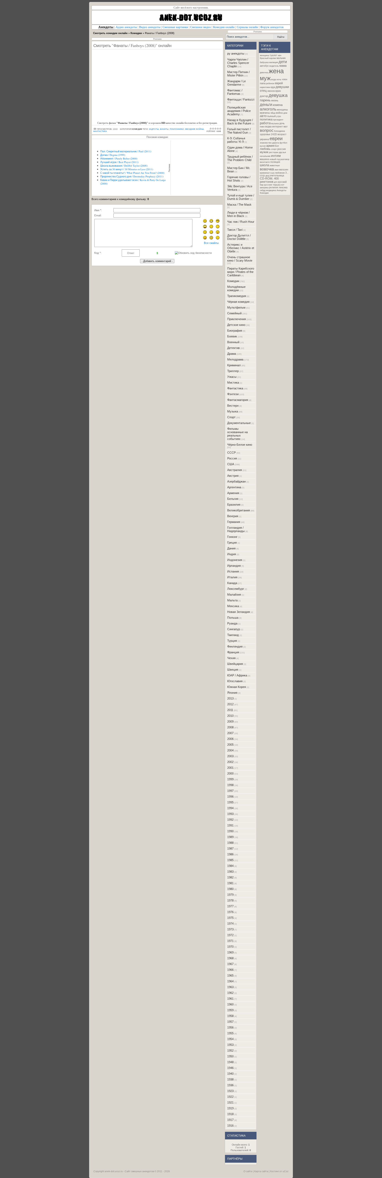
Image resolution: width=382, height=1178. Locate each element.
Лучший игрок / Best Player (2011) (119, 162)
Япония (232, 692)
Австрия (233, 475)
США (230, 464)
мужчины (265, 112)
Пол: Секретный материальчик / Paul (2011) (125, 151)
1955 (230, 1033)
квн (279, 55)
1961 (230, 998)
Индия (231, 554)
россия (281, 148)
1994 (230, 808)
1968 (230, 958)
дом (285, 113)
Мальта (232, 600)
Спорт (231, 417)
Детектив (233, 348)
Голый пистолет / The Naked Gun (239, 130)
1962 (230, 992)
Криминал (234, 365)
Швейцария (235, 663)
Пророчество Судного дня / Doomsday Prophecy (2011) (131, 176)
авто (263, 116)
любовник (280, 173)
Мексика (233, 606)
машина (264, 159)
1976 (230, 912)
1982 (230, 877)
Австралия (234, 470)
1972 (230, 935)
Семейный (234, 313)
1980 (230, 889)
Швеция (232, 669)
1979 (230, 894)
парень (265, 100)
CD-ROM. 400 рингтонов (269, 180)
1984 (230, 865)
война (279, 112)
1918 (230, 1114)
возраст (282, 134)
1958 (230, 1016)
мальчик (281, 58)
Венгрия (232, 516)
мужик (264, 152)
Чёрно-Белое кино (239, 444)
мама (282, 65)
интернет (277, 126)
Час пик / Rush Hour (240, 221)
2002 (230, 762)
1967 (230, 964)
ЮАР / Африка (237, 675)
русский (282, 182)
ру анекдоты (235, 53)
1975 (230, 917)
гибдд (262, 190)
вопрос (267, 130)
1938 (230, 1079)
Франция (233, 652)
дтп (275, 182)
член (284, 79)
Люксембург (235, 588)
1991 (230, 825)
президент (278, 119)
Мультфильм (236, 307)
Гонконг (232, 536)
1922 (230, 1096)
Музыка (232, 411)
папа (262, 83)
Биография (234, 330)
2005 (230, 744)
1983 (230, 871)
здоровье (265, 134)
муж (265, 78)
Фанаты (164, 129)
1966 (230, 969)
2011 (230, 710)
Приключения (236, 319)
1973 (230, 929)
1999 (230, 779)
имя (277, 169)
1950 (230, 1056)
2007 (230, 733)
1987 (230, 848)
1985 (230, 860)
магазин (283, 169)
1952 (230, 1050)
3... (286, 172)
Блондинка (279, 131)
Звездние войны (194, 129)
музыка (275, 123)
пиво (262, 126)
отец (263, 90)
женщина (264, 55)
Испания (233, 571)
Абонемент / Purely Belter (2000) (118, 158)
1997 (230, 790)
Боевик (232, 336)
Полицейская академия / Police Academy (239, 111)
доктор (264, 96)
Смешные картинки (175, 27)
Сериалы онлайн (247, 27)
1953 (230, 1044)
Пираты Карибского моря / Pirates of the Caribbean (240, 272)
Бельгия (232, 498)
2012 (230, 704)
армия (270, 145)
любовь (265, 148)
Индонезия (234, 560)
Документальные (239, 423)
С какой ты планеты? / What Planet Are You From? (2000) (132, 173)
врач (278, 90)
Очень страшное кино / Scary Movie (239, 258)
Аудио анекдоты (126, 27)
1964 (230, 981)
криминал (265, 173)
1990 (230, 831)
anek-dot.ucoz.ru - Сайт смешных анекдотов (129, 1171)
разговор (284, 159)
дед (267, 175)
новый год (275, 159)
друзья (282, 152)
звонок (271, 91)
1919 (230, 1108)
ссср (262, 175)
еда (273, 87)
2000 (230, 773)
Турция (232, 640)
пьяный (271, 116)
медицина (271, 190)
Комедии (233, 281)
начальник (265, 156)
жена (276, 71)
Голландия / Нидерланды (236, 529)
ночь (279, 79)
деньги (266, 104)
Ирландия (234, 565)
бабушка (264, 62)
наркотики (265, 87)
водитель (274, 66)
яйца (273, 113)
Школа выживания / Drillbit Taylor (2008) (123, 165)
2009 (230, 721)
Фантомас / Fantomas (234, 92)
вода (273, 79)
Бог (277, 146)
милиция (273, 62)
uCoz (285, 1171)
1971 (230, 941)
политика (266, 119)
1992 (230, 819)
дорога (275, 143)
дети (283, 62)
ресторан (273, 152)
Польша (232, 617)
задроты (154, 129)
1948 (230, 1062)
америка (264, 187)
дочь (282, 123)
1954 (230, 1039)
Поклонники (177, 129)
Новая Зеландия (238, 611)
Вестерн (233, 405)
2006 (230, 738)
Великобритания (238, 510)
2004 (230, 750)
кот (282, 185)
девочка (264, 72)
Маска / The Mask (239, 204)
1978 (230, 900)
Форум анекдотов (272, 27)
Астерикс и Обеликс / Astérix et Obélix (240, 248)
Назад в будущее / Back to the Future (240, 121)
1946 (230, 1068)
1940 (230, 1073)
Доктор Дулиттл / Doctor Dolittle (239, 237)
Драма (231, 353)
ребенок (270, 83)
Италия (232, 577)
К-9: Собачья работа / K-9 (236, 140)
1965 (230, 975)
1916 (230, 1125)
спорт (274, 149)
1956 (230, 1027)
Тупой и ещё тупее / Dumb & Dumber (240, 197)
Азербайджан (236, 481)
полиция (275, 162)
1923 (230, 1091)
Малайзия (234, 594)
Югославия (235, 681)
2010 (230, 715)
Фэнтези (233, 394)
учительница (277, 175)
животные (275, 165)
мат (286, 126)
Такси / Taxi (235, 229)
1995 (230, 802)
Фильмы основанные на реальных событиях (237, 434)
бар (261, 185)
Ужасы (232, 376)
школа (264, 165)
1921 (230, 1102)
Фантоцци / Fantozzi (240, 99)
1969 (230, 952)
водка (268, 126)
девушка (278, 95)
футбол (283, 143)
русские (268, 185)
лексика (283, 187)
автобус (264, 65)
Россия (232, 458)
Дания (231, 548)
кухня (263, 146)
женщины (282, 109)
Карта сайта (261, 1171)
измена (278, 104)
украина (264, 139)
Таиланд (233, 635)
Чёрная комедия (238, 301)
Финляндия (235, 646)
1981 (230, 883)
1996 (230, 796)
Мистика (233, 382)
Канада (232, 583)
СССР (231, 452)
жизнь (274, 100)
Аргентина (234, 487)
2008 (230, 727)
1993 (230, 814)
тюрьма (277, 185)
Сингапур (233, 629)
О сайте (248, 1171)
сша (272, 173)
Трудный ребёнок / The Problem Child (240, 158)
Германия (233, 522)
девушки (282, 87)
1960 (230, 1004)
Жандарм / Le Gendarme (236, 82)
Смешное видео (200, 27)
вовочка (267, 169)
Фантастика (235, 388)
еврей (279, 83)
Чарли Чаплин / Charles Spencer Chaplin (238, 63)
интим (276, 156)
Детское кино (236, 324)
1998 (230, 785)
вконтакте (265, 162)
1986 (230, 854)
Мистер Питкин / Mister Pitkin (238, 73)
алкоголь (268, 109)
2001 (230, 767)
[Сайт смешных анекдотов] (191, 23)
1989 (230, 837)
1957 (230, 1021)
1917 (230, 1119)
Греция (232, 542)
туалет (273, 55)
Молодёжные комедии (236, 288)
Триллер (233, 371)
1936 (230, 1085)
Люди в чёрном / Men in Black (238, 214)
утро (278, 116)
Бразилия (233, 504)
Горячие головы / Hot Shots (238, 178)
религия (273, 187)
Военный (233, 342)
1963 (230, 987)
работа (265, 123)
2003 (230, 756)
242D (274, 134)
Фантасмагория (237, 399)
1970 (230, 946)
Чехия (231, 658)
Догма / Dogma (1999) (112, 155)
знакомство (266, 143)
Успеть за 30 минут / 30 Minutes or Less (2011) (126, 169)
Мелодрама (235, 359)
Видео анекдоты (149, 27)
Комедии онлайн (224, 27)
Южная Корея (236, 687)
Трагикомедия (236, 296)
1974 (230, 923)
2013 (230, 698)
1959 (230, 1010)
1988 (230, 842)
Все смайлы (211, 242)
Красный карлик (268, 58)
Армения (233, 493)
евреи (276, 138)
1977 (230, 906)
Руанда (232, 623)
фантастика (100, 131)
